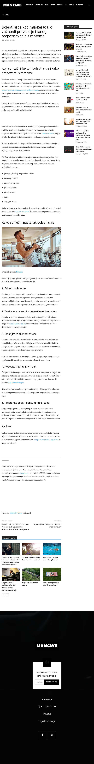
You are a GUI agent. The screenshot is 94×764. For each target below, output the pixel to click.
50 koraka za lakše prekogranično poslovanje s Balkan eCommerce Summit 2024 (83, 135)
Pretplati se (51, 682)
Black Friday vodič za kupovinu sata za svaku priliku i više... (84, 149)
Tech (46, 5)
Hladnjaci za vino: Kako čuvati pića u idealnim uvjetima (84, 47)
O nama (47, 713)
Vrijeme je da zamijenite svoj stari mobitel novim (47, 525)
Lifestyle (79, 5)
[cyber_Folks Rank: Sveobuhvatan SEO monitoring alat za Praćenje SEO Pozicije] (69, 72)
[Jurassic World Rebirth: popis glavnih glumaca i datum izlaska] (69, 35)
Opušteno (29, 5)
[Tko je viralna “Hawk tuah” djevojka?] (69, 100)
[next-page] (7, 594)
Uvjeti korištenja (47, 721)
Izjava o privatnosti (47, 706)
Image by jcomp (16, 512)
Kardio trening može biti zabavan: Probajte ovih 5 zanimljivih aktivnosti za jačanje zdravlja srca (15, 527)
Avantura (39, 5)
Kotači (71, 5)
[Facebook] (42, 735)
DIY (66, 5)
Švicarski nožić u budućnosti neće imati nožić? (84, 110)
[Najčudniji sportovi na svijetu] (31, 574)
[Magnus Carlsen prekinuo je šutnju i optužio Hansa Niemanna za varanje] (11, 574)
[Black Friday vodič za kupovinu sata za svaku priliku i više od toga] (69, 149)
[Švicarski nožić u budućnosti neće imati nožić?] (69, 110)
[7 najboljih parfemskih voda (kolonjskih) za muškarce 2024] (69, 121)
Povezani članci (9, 538)
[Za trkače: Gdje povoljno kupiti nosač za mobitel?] (31, 549)
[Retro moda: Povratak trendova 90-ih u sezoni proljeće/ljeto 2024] (69, 86)
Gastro (59, 5)
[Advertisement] (31, 118)
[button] (89, 5)
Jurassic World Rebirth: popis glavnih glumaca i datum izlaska (84, 35)
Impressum (47, 698)
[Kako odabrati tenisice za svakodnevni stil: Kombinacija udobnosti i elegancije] (69, 58)
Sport (53, 5)
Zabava (5, 15)
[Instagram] (51, 735)
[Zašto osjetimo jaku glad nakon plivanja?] (52, 549)
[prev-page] (3, 594)
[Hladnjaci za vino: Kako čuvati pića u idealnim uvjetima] (69, 46)
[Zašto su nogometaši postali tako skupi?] (52, 574)
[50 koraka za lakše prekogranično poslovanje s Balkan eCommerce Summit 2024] (69, 133)
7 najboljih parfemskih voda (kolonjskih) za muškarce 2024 (83, 121)
